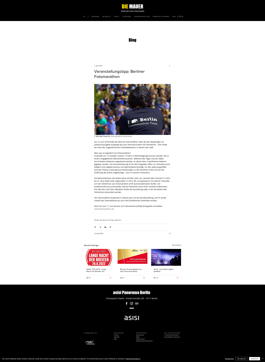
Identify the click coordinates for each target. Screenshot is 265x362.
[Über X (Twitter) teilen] (100, 227)
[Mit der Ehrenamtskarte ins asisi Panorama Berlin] (133, 257)
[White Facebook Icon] (126, 303)
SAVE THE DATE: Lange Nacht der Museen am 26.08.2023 (96, 270)
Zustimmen (254, 359)
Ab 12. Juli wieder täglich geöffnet (164, 270)
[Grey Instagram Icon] (180, 16)
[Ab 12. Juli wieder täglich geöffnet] (166, 257)
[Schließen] (262, 358)
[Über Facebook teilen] (95, 227)
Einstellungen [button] (229, 359)
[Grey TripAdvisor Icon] (182, 16)
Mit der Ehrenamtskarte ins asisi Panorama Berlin (131, 270)
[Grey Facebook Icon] (178, 16)
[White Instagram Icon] (132, 303)
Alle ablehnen (241, 359)
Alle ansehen (176, 245)
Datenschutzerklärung (133, 359)
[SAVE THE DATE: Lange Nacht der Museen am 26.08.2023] (99, 257)
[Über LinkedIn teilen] (105, 227)
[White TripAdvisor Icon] (137, 303)
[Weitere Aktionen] (169, 65)
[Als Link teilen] (110, 227)
